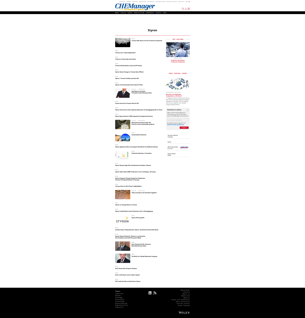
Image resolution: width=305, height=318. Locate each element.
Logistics (181, 1)
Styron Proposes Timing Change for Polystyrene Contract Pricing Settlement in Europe (130, 179)
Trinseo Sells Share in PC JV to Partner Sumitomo (147, 40)
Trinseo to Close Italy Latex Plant (125, 59)
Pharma (128, 1)
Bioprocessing (160, 1)
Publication (139, 13)
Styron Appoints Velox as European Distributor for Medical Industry (136, 147)
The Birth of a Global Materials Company (144, 256)
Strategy (135, 1)
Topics (123, 13)
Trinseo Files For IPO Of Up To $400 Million (128, 186)
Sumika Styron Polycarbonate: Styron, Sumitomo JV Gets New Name (136, 230)
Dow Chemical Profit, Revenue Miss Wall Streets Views (141, 245)
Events (158, 13)
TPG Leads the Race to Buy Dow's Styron (128, 281)
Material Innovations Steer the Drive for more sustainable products (143, 123)
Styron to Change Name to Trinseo (126, 205)
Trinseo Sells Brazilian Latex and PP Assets (128, 65)
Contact (186, 292)
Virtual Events (183, 303)
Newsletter (185, 290)
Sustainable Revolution (139, 135)
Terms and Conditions (180, 299)
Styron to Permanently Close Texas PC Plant (129, 85)
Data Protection (183, 301)
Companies (150, 13)
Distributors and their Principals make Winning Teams (142, 92)
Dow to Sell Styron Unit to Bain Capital (127, 275)
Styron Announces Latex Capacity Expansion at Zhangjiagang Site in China (138, 110)
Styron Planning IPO (138, 218)
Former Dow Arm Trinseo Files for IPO (127, 103)
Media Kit (185, 296)
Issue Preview (184, 305)
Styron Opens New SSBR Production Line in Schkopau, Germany (135, 172)
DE (187, 1)
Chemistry (122, 1)
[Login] (186, 8)
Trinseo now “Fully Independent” (125, 53)
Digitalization (171, 1)
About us (186, 294)
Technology (151, 1)
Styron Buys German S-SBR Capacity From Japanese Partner (134, 116)
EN (189, 1)
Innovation (142, 1)
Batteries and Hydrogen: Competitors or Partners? (174, 95)
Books (130, 13)
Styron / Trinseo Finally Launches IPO (127, 78)
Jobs (165, 13)
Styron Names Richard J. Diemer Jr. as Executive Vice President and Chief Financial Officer (130, 237)
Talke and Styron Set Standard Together (144, 193)
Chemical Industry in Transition (142, 153)
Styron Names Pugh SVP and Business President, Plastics (133, 165)
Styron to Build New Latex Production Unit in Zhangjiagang (134, 211)
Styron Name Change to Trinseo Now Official (129, 72)
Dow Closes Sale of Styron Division (126, 268)
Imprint (186, 298)
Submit (184, 127)
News (117, 13)
